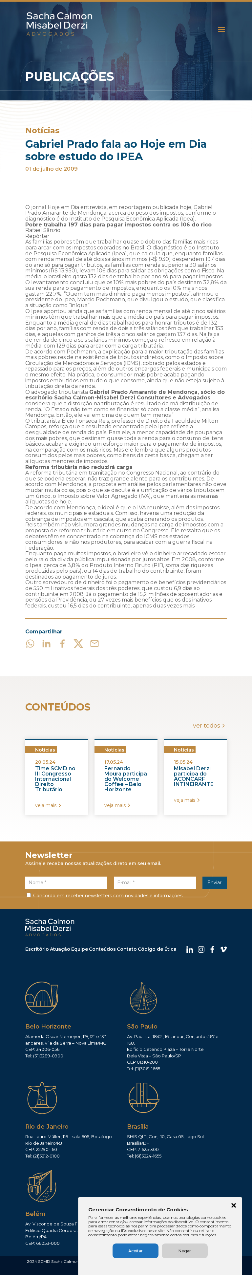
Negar (184, 1250)
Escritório (37, 949)
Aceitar (135, 1250)
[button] (233, 1206)
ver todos (206, 725)
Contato (127, 949)
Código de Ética (157, 949)
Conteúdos (102, 949)
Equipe (79, 949)
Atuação (60, 949)
